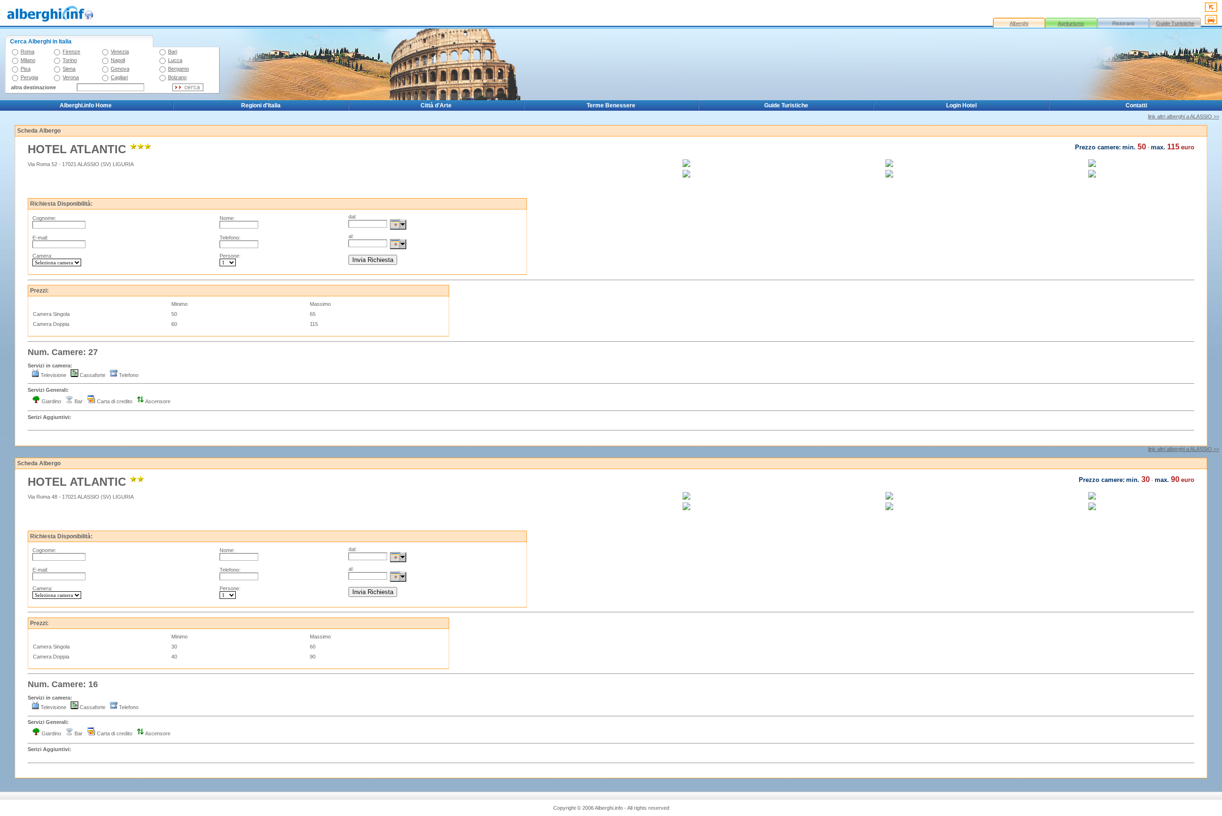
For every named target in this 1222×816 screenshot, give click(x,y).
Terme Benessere (611, 105)
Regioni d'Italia (261, 105)
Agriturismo (1071, 23)
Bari (172, 51)
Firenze (71, 51)
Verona (71, 77)
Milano (28, 60)
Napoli (118, 60)
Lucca (175, 60)
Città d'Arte (436, 105)
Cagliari (119, 77)
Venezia (120, 51)
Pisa (26, 69)
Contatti (1136, 105)
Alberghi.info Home (86, 105)
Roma (27, 51)
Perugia (29, 77)
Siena (69, 69)
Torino (70, 60)
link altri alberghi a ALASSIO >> (1183, 116)
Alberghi (1019, 23)
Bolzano (177, 77)
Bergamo (178, 69)
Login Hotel (961, 105)
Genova (120, 69)
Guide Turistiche (1175, 23)
